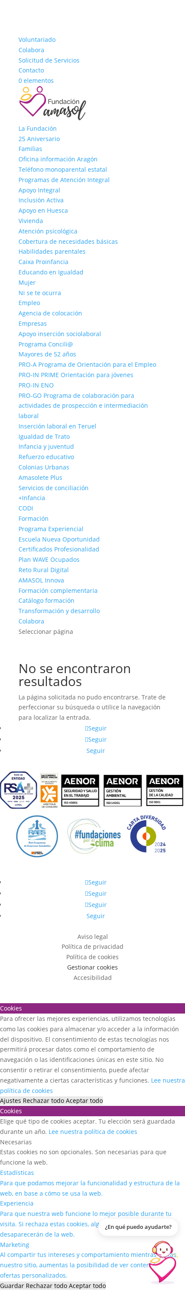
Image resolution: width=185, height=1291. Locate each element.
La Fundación (37, 128)
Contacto (31, 70)
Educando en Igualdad (50, 272)
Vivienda (30, 221)
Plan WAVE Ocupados (49, 559)
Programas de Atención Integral (64, 180)
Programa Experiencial (50, 529)
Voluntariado (37, 39)
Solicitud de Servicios (49, 60)
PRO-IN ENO (36, 385)
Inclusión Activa (41, 200)
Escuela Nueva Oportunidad (59, 539)
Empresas (32, 323)
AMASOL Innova (41, 580)
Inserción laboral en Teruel (57, 426)
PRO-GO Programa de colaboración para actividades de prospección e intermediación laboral (83, 405)
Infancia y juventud (46, 446)
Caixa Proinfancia (43, 262)
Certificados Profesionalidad (58, 549)
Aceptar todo (84, 1100)
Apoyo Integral (39, 190)
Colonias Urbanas (43, 467)
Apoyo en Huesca (43, 210)
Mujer (27, 282)
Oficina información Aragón (58, 159)
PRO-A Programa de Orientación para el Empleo (87, 364)
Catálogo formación (46, 600)
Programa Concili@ (45, 344)
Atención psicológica (47, 231)
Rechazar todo (44, 1100)
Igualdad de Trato (44, 436)
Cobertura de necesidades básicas (68, 241)
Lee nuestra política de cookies (93, 1131)
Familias (30, 149)
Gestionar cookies (92, 967)
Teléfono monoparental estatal (62, 169)
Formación (33, 518)
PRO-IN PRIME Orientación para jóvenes (75, 375)
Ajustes (11, 1100)
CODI (25, 508)
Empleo (29, 303)
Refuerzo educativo (46, 457)
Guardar (13, 1286)
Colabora (31, 50)
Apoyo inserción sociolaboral (59, 334)
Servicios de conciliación (53, 488)
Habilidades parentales (52, 251)
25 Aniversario (39, 139)
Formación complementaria (58, 590)
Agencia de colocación (50, 313)
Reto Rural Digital (43, 570)
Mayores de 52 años (47, 354)
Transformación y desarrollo (59, 611)
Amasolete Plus (40, 477)
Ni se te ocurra (39, 293)
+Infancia (31, 498)
